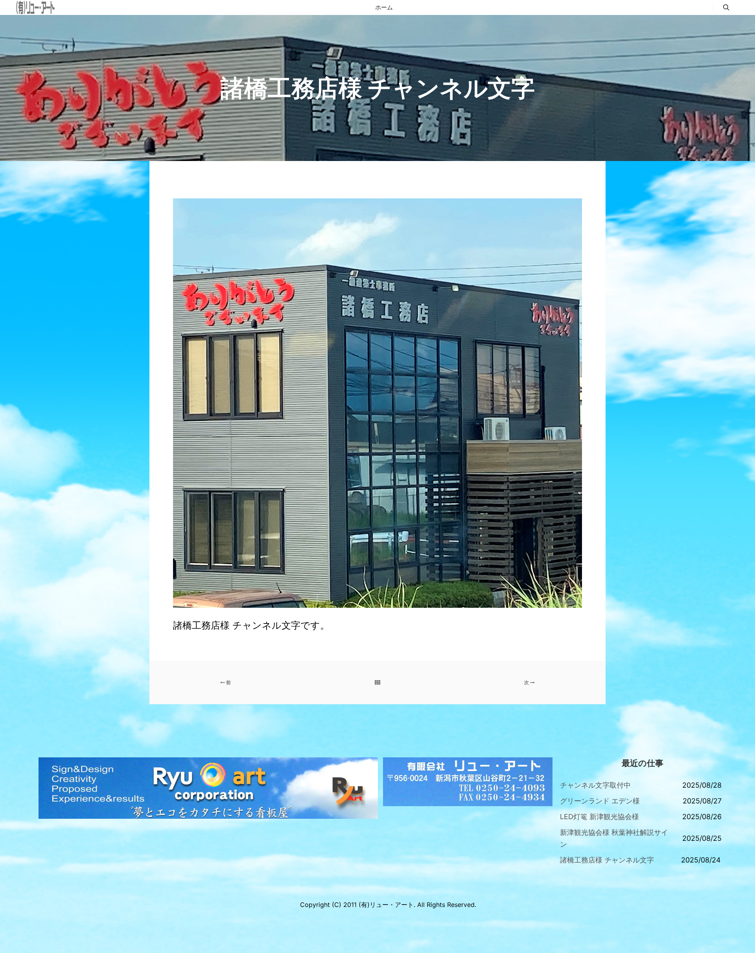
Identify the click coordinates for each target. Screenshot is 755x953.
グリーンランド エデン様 (600, 801)
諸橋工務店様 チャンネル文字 (607, 860)
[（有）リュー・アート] (35, 7)
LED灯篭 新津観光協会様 (599, 816)
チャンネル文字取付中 (595, 785)
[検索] (726, 7)
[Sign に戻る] (378, 682)
